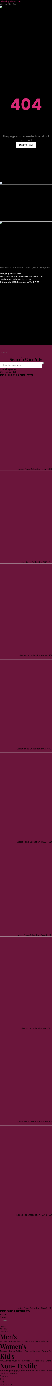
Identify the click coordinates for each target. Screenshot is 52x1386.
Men (8, 372)
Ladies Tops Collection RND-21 (34, 562)
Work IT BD (34, 282)
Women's (13, 50)
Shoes (3, 372)
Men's (8, 40)
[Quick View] (34, 466)
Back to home (26, 145)
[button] (26, 201)
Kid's (7, 60)
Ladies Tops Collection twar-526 (35, 469)
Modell (13, 372)
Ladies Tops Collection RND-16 (35, 1028)
